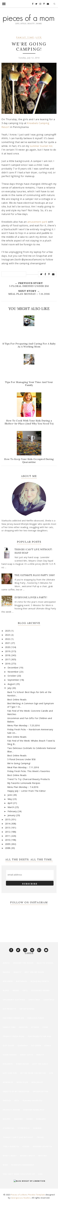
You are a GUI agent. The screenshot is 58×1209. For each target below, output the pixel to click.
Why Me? (42, 1156)
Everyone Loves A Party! (31, 597)
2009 (8, 844)
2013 (8, 827)
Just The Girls (40, 1064)
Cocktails (49, 999)
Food (45, 1027)
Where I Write (27, 1156)
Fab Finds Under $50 (13, 1018)
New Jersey (37, 1082)
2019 (8, 651)
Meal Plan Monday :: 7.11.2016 (23, 767)
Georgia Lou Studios (21, 1197)
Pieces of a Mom (19, 1194)
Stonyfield (24, 1128)
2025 (8, 630)
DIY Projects (9, 1009)
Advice (6, 963)
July (10, 688)
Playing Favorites (32, 1100)
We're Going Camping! (18, 763)
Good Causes (10, 1055)
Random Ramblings (33, 1110)
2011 (8, 835)
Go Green (36, 1045)
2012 (8, 831)
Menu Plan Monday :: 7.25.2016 (23, 725)
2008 (8, 848)
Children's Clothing (14, 999)
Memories (8, 1082)
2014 (8, 823)
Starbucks (8, 1128)
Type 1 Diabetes (11, 1146)
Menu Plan (22, 1082)
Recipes (7, 1119)
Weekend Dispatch (42, 1146)
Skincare (41, 1119)
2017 (8, 659)
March (11, 807)
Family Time (25, 37)
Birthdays (21, 981)
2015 (8, 819)
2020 (8, 647)
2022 (8, 639)
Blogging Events (40, 981)
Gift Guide (8, 1045)
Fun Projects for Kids (39, 1036)
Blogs (6, 990)
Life (39, 37)
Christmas (34, 999)
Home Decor (22, 1064)
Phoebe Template (36, 1194)
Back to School (45, 963)
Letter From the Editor (33, 1073)
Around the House (23, 963)
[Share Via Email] (53, 274)
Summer (37, 1128)
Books (16, 990)
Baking (6, 972)
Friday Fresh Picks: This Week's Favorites (28, 771)
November (13, 671)
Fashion (23, 1027)
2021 (8, 643)
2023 (8, 634)
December (13, 667)
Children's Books (40, 990)
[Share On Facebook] (45, 274)
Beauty (17, 972)
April (10, 803)
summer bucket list (41, 146)
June (10, 794)
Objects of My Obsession (16, 1091)
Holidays (8, 1064)
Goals (47, 1045)
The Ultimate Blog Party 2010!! (35, 575)
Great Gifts (26, 1055)
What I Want (10, 1156)
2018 (8, 655)
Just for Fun (10, 1073)
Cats (25, 990)
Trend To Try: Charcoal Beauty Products (28, 779)
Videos (25, 1146)
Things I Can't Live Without (18, 1137)
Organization (40, 1091)
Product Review (11, 1110)
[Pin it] (49, 274)
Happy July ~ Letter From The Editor (26, 790)
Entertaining (27, 1009)
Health (40, 1055)
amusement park (37, 221)
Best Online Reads (17, 699)
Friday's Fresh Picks (13, 1036)
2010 (8, 839)
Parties (7, 1100)
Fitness (35, 1027)
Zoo (40, 1174)
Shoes (29, 1119)
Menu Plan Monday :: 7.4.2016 (22, 787)
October (12, 675)
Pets (16, 1100)
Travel (40, 1137)
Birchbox (8, 981)
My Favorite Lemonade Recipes (23, 783)
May (10, 799)
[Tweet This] (41, 274)
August (12, 684)
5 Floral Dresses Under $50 (21, 759)
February (13, 811)
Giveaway (23, 1045)
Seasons (18, 1119)
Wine (5, 1165)
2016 (8, 663)
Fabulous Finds (35, 1018)
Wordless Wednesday (22, 1165)
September (14, 679)
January (12, 815)
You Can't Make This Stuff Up (19, 1174)
